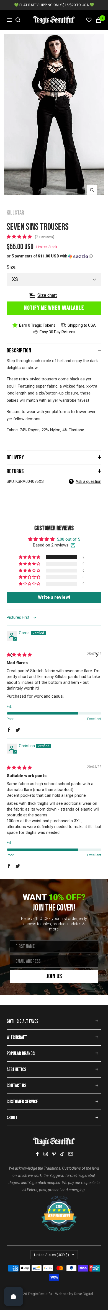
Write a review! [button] (54, 597)
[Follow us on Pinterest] (54, 1154)
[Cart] (98, 20)
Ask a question (88, 481)
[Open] (13, 1296)
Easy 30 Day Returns (57, 332)
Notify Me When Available (54, 308)
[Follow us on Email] (70, 1154)
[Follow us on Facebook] (37, 1154)
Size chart (47, 295)
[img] (19, 654)
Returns (15, 471)
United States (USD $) (51, 1255)
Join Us (54, 976)
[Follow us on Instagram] (46, 1154)
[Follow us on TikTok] (62, 1154)
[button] (20, 236)
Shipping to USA (82, 325)
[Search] (18, 19)
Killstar (15, 212)
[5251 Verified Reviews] (54, 1198)
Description (19, 350)
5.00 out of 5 (68, 539)
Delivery (15, 457)
